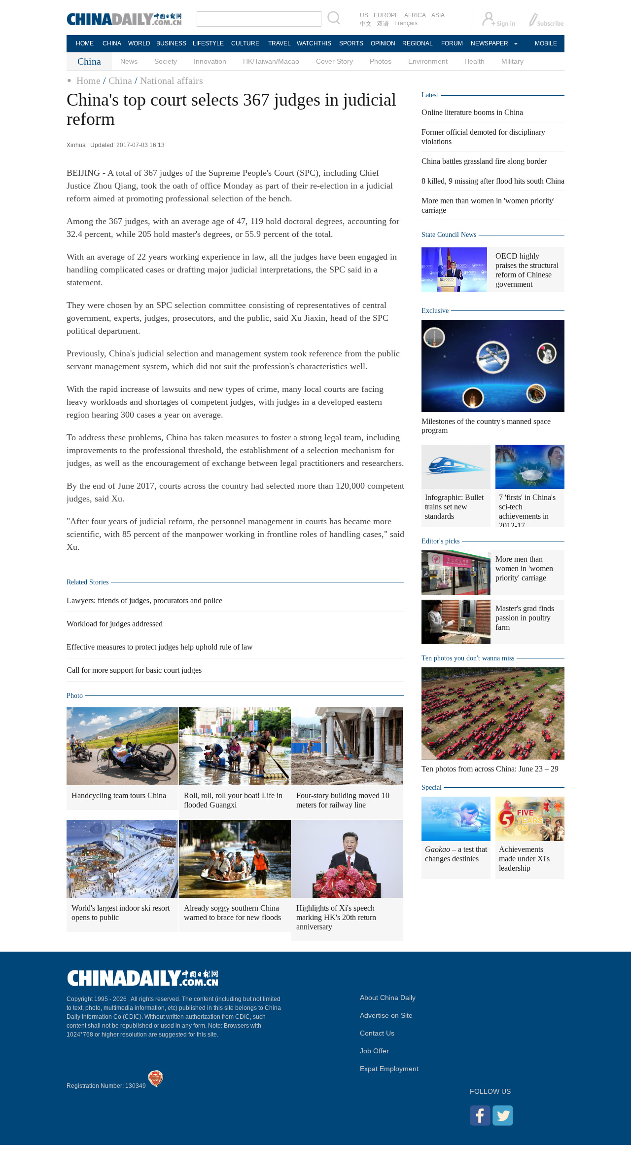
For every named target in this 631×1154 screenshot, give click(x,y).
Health (474, 61)
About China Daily (388, 997)
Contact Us (377, 1033)
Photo (75, 695)
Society (165, 61)
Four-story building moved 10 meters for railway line (342, 800)
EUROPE (386, 15)
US (364, 15)
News (129, 61)
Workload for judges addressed (115, 623)
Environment (428, 61)
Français (406, 23)
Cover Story (334, 61)
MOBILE (546, 43)
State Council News (448, 234)
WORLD (139, 43)
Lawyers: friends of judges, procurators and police (144, 600)
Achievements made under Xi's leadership (524, 858)
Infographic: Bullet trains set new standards (454, 506)
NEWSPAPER (489, 43)
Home (88, 80)
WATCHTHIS (314, 43)
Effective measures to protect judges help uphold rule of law (160, 647)
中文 (366, 23)
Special (431, 787)
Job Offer (374, 1051)
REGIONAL (417, 43)
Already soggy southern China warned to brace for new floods (232, 913)
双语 (383, 23)
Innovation (210, 61)
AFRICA (415, 15)
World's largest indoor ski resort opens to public (120, 913)
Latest (429, 95)
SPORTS (351, 43)
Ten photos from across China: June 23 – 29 (490, 769)
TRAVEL (279, 43)
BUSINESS (171, 43)
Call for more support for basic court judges (134, 670)
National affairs (171, 80)
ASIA (438, 15)
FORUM (452, 43)
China (120, 80)
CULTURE (245, 43)
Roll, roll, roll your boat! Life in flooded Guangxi (233, 800)
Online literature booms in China (472, 112)
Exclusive (435, 310)
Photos (380, 61)
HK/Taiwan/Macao (271, 61)
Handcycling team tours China (118, 795)
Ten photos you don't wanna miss (467, 658)
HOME (85, 43)
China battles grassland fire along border (484, 161)
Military (512, 61)
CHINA (112, 43)
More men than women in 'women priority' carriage (524, 568)
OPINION (383, 43)
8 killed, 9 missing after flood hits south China (492, 181)
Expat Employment (389, 1069)
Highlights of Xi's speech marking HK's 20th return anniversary (336, 917)
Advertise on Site (386, 1015)
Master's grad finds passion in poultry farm (524, 617)
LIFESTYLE (208, 43)
